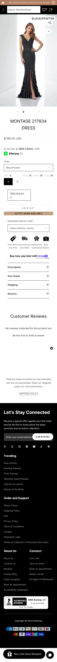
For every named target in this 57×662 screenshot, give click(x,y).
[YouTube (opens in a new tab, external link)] (34, 446)
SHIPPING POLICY (28, 393)
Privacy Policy (11, 521)
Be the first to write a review (28, 335)
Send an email (36, 563)
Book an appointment (40, 568)
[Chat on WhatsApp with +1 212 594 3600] (53, 2)
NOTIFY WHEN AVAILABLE (28, 213)
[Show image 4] (33, 112)
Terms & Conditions (14, 526)
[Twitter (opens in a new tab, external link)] (12, 446)
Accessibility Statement (16, 589)
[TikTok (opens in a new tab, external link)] (41, 446)
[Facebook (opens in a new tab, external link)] (5, 446)
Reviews (8, 568)
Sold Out (28, 208)
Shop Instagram (12, 579)
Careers (8, 531)
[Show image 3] (30, 112)
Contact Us (9, 563)
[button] (28, 335)
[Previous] (17, 111)
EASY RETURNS (44, 3)
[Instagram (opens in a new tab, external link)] (19, 446)
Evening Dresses (12, 468)
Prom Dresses (11, 473)
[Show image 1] (23, 112)
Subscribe (43, 437)
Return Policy (10, 505)
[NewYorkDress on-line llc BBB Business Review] (26, 598)
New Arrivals (10, 463)
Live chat (34, 558)
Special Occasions (13, 484)
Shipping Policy (12, 510)
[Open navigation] (3, 9)
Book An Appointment (15, 584)
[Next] (39, 111)
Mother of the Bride (14, 489)
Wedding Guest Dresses (16, 478)
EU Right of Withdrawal (41, 579)
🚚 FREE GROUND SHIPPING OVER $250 (21, 3)
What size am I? (17, 195)
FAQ (6, 516)
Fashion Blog (10, 574)
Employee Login (12, 537)
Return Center (36, 574)
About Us (8, 558)
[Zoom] (49, 31)
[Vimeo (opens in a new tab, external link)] (49, 446)
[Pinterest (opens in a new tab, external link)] (27, 446)
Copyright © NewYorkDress (28, 620)
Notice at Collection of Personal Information (26, 542)
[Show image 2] (27, 112)
